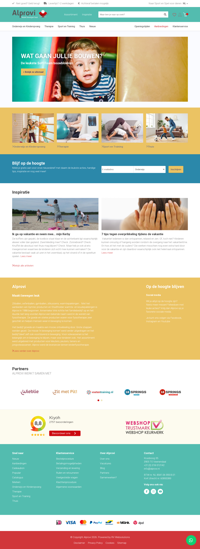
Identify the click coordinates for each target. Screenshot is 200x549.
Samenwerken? (108, 477)
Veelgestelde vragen (67, 477)
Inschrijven (176, 169)
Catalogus (17, 477)
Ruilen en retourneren (67, 472)
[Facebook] (146, 491)
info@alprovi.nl (152, 468)
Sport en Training (113, 146)
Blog (102, 468)
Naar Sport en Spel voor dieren (165, 3)
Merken (16, 482)
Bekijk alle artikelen (24, 265)
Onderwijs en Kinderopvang (29, 146)
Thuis (151, 146)
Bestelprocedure (65, 458)
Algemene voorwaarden (69, 486)
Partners (104, 472)
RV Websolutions (120, 537)
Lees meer (26, 256)
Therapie (63, 146)
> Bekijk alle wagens (33, 72)
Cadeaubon (18, 468)
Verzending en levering (68, 468)
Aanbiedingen (19, 463)
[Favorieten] (174, 15)
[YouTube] (160, 491)
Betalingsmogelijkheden (69, 463)
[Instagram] (153, 491)
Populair (16, 472)
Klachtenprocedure (66, 482)
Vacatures (105, 463)
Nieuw (15, 458)
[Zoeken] (165, 14)
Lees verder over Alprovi (26, 350)
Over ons (105, 458)
